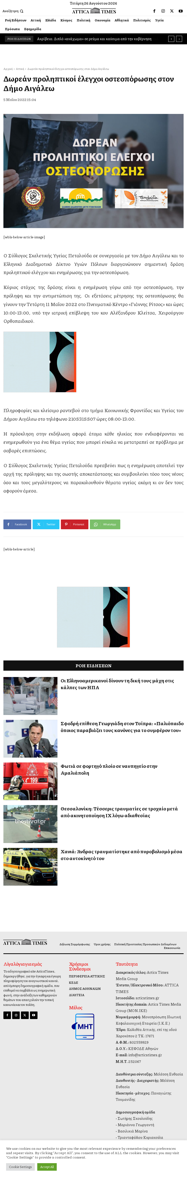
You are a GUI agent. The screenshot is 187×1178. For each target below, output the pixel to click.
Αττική (20, 69)
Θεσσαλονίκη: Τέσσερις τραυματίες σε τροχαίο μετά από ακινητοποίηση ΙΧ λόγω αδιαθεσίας (119, 812)
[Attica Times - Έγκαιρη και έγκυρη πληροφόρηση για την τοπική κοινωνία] (94, 10)
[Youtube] (181, 11)
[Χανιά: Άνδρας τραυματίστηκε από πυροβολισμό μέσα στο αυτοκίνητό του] (30, 867)
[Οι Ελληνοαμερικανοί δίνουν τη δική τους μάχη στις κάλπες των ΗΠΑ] (30, 696)
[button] (13, 11)
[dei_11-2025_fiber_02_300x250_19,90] (93, 362)
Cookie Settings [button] (20, 1167)
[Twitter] (172, 11)
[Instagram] (163, 11)
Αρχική (8, 69)
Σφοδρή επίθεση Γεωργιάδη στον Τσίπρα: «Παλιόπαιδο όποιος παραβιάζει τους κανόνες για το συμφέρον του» (122, 726)
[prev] (171, 39)
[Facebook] (154, 11)
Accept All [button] (47, 1167)
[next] (179, 39)
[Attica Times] (24, 942)
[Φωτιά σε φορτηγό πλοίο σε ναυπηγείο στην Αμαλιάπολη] (30, 781)
